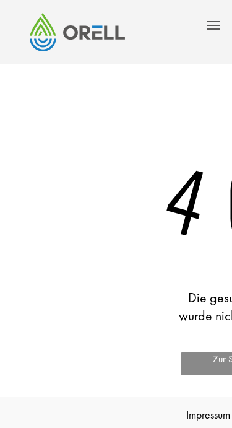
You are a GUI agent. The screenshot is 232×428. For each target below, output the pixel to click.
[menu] (213, 25)
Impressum (208, 415)
